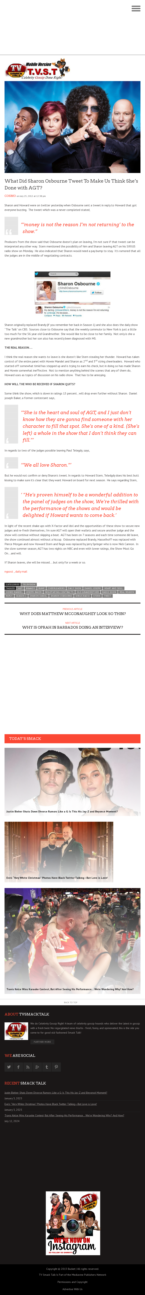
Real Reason (127, 592)
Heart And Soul (113, 588)
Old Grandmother (88, 592)
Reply (9, 596)
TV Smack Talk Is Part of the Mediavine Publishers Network (72, 1274)
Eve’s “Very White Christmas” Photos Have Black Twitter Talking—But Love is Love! (51, 1104)
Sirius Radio (83, 596)
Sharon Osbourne (61, 596)
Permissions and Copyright (72, 1282)
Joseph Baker (34, 592)
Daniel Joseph (93, 588)
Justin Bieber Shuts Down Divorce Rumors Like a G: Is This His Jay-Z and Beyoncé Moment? (56, 1092)
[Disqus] (72, 685)
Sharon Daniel (38, 596)
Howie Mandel (14, 592)
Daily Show (74, 588)
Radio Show (109, 592)
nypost (9, 571)
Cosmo (10, 196)
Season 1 (21, 596)
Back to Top (70, 1002)
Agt (20, 588)
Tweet (107, 596)
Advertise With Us (72, 1289)
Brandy (30, 588)
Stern (96, 596)
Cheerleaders (56, 588)
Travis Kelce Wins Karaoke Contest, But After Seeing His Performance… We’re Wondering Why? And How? (64, 1115)
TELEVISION (29, 584)
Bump (42, 588)
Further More (42, 1041)
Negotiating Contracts (59, 592)
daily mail (21, 571)
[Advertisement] (72, 28)
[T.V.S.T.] (38, 69)
